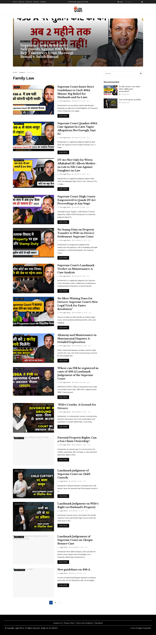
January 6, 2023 (76, 481)
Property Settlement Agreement (28, 504)
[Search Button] (141, 2)
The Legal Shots (27, 61)
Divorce (18, 230)
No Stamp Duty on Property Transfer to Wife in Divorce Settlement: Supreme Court (75, 233)
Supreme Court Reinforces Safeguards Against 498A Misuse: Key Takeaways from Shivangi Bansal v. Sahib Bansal (49, 51)
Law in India (19, 570)
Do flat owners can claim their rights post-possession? (129, 89)
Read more (63, 116)
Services (29, 2)
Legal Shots (63, 481)
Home (15, 2)
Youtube (43, 2)
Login (121, 2)
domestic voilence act (24, 197)
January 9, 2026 (79, 207)
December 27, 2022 (77, 511)
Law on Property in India (130, 100)
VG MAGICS (53, 628)
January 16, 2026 (79, 137)
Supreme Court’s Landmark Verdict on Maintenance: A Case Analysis (75, 269)
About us (21, 2)
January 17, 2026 (79, 101)
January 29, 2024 (79, 382)
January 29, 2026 (42, 61)
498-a (17, 87)
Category (22, 72)
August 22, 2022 (76, 573)
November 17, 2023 (80, 412)
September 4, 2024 (80, 346)
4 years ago (125, 102)
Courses (36, 2)
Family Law (25, 41)
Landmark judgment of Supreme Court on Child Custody (73, 474)
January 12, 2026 (79, 174)
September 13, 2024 (80, 312)
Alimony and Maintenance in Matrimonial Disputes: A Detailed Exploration (77, 339)
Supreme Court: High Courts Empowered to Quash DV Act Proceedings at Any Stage (76, 200)
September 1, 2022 (76, 547)
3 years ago (125, 94)
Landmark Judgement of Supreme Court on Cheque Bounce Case (75, 540)
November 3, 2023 (79, 445)
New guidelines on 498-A (73, 569)
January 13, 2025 (79, 276)
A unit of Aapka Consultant (140, 628)
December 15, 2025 (80, 240)
